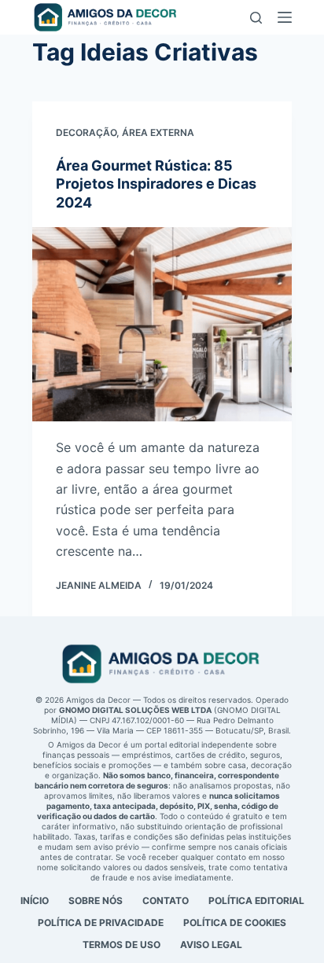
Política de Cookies (234, 922)
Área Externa (158, 132)
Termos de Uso (121, 944)
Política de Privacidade (101, 922)
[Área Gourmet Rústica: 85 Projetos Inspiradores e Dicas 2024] (162, 324)
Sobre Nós (95, 900)
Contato (165, 900)
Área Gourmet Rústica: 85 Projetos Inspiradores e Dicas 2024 (156, 184)
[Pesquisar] (256, 18)
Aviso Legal (211, 944)
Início (34, 900)
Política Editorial (256, 900)
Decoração (86, 132)
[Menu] (285, 17)
